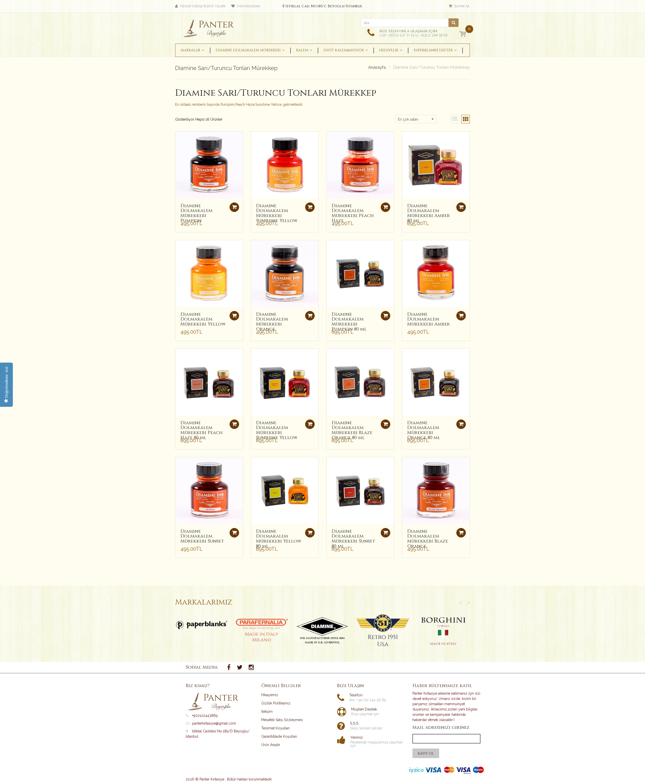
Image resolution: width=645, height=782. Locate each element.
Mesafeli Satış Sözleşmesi (282, 720)
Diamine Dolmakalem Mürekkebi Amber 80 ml (428, 213)
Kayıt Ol (426, 753)
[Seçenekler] (234, 207)
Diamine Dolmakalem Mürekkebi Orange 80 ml (423, 430)
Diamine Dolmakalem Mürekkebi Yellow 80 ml (278, 538)
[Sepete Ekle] (461, 207)
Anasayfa (377, 67)
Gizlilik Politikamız (276, 703)
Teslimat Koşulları (275, 728)
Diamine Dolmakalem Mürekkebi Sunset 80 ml (353, 538)
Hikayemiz (269, 695)
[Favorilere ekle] (179, 138)
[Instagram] (251, 667)
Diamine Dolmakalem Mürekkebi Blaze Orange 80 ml (352, 430)
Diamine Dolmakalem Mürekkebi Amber (428, 319)
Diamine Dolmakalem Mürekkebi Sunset (202, 536)
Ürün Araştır (270, 745)
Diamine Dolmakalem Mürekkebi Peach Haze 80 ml (201, 430)
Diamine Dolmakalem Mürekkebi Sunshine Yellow (276, 213)
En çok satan (408, 119)
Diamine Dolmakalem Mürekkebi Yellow (202, 319)
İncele (202, 625)
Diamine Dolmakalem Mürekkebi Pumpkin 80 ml (349, 321)
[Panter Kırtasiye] (209, 27)
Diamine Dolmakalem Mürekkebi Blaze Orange (427, 538)
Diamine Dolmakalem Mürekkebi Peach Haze (353, 213)
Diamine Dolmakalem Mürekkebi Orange (272, 321)
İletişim (267, 711)
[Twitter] (239, 667)
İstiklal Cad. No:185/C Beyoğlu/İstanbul (324, 6)
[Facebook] (228, 667)
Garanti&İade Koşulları (279, 736)
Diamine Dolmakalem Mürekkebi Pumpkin (196, 213)
